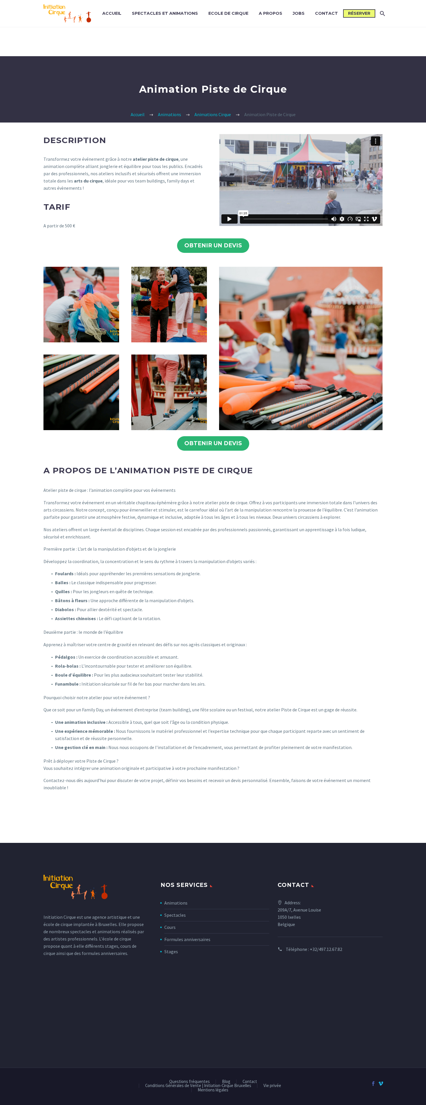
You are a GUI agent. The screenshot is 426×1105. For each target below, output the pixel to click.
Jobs (299, 13)
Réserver (359, 13)
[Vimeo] (380, 1083)
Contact (326, 13)
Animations (169, 114)
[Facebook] (373, 1083)
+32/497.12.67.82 (326, 949)
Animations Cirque (212, 114)
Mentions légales (213, 1090)
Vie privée (272, 1086)
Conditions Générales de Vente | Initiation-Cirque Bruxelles (198, 1086)
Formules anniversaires (187, 939)
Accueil (111, 13)
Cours (170, 927)
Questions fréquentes (189, 1082)
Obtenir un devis (213, 245)
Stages (171, 951)
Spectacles (175, 915)
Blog (226, 1082)
